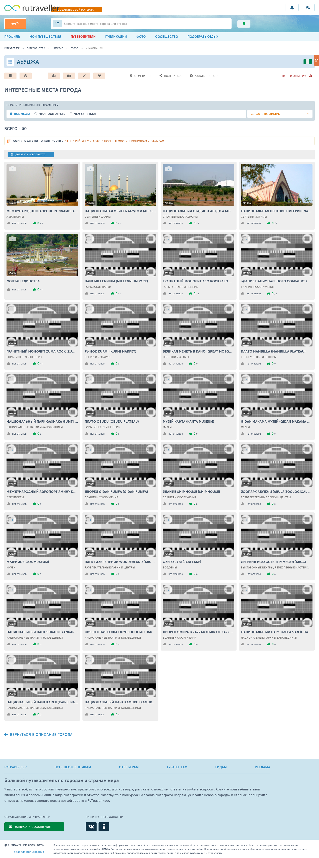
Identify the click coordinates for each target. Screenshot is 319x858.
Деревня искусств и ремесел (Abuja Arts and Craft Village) (276, 561)
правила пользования (29, 852)
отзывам (157, 141)
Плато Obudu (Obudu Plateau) (112, 421)
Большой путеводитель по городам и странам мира (61, 780)
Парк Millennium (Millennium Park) (116, 281)
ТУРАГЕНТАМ (177, 767)
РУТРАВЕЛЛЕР (15, 767)
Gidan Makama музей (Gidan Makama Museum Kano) (276, 421)
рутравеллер (12, 48)
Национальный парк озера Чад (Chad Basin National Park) (276, 631)
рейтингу (82, 141)
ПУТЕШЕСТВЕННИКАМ (72, 767)
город (74, 48)
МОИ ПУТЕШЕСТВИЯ (45, 36)
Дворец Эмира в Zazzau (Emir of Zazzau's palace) (198, 631)
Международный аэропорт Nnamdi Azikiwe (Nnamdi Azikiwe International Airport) (42, 211)
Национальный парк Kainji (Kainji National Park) (42, 702)
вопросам (139, 141)
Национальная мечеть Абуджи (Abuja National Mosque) (120, 211)
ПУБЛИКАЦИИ (116, 36)
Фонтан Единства (23, 281)
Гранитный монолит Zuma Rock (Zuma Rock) (42, 351)
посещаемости (116, 141)
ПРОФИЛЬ (12, 36)
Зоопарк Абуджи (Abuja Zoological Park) (276, 491)
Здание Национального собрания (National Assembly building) (276, 281)
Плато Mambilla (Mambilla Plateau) (273, 351)
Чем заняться (85, 114)
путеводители (36, 48)
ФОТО (141, 36)
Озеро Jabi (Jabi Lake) (182, 561)
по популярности (37, 141)
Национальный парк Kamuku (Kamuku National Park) (120, 702)
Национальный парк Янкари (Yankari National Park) (42, 631)
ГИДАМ (221, 767)
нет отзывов (19, 223)
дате (68, 141)
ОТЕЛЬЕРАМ (129, 767)
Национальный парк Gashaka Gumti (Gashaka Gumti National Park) (42, 421)
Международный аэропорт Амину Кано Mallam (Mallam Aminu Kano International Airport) (42, 491)
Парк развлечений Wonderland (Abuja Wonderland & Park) (120, 561)
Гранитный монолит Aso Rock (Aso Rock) (198, 281)
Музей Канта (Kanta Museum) (188, 421)
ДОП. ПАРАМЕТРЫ (268, 114)
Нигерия (58, 48)
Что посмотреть (52, 114)
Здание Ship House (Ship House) (191, 491)
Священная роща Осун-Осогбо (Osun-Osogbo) (120, 631)
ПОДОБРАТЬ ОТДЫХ (202, 36)
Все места (22, 114)
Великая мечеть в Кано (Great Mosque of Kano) (198, 351)
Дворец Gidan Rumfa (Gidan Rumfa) (116, 491)
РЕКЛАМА (262, 767)
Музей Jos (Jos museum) (28, 561)
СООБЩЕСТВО (166, 36)
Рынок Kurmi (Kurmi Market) (110, 351)
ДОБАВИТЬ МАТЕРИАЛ (76, 10)
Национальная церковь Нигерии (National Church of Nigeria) (276, 211)
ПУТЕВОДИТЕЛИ (83, 36)
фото (96, 141)
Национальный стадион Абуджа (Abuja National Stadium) (198, 211)
